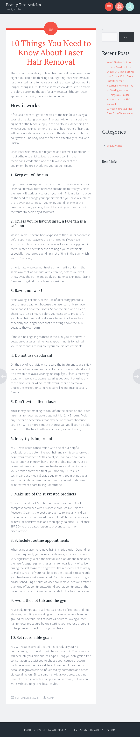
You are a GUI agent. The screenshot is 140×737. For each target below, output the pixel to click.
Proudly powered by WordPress (45, 730)
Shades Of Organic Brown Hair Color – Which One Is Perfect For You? (120, 76)
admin (51, 697)
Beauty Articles (114, 145)
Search (105, 30)
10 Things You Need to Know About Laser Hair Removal (118, 99)
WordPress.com (104, 730)
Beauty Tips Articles (23, 4)
